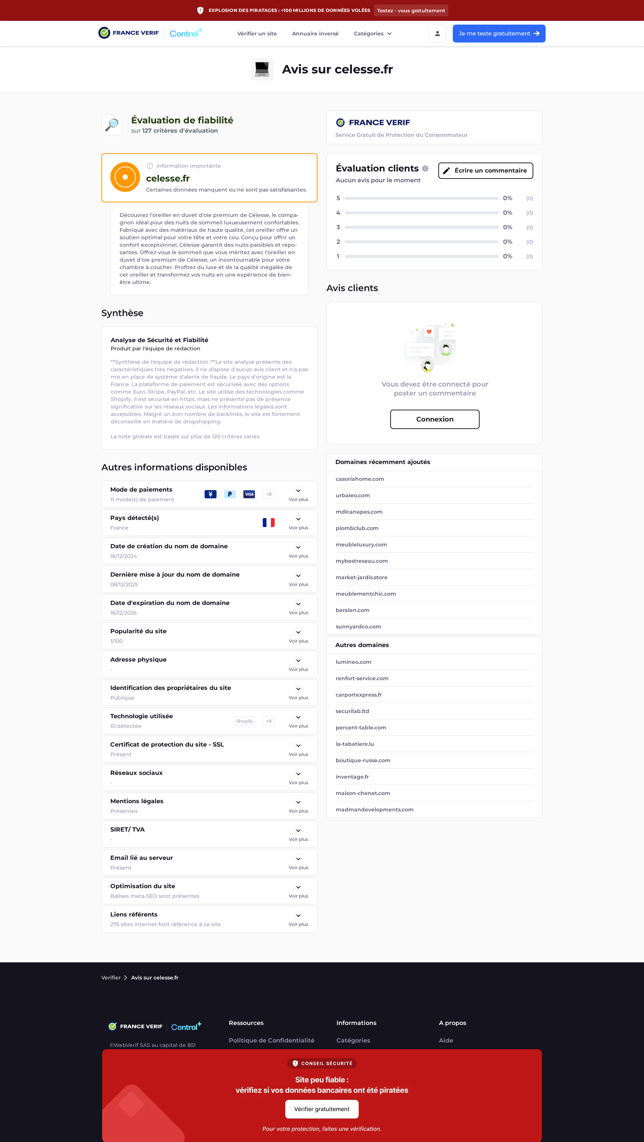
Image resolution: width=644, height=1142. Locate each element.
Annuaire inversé (315, 33)
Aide (446, 1040)
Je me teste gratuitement (494, 33)
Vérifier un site (257, 33)
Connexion (435, 419)
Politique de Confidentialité (272, 1040)
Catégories (368, 33)
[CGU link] (425, 168)
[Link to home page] (128, 33)
